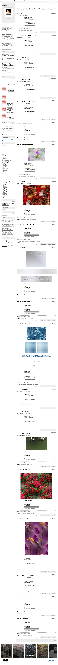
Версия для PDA (51, 660)
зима (31, 384)
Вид (47, 1)
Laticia (10, 222)
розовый (31, 591)
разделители (26, 6)
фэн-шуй (3, 155)
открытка (12, 38)
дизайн (5, 30)
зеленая (31, 464)
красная (32, 318)
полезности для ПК (5, 151)
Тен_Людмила (10, 233)
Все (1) (14, 213)
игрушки (4, 179)
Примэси (3, 231)
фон (8, 46)
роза (30, 635)
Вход (16, 0)
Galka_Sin (6, 221)
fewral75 (3, 224)
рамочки (4, 167)
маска (6, 35)
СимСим (9, 232)
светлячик (2, 5)
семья (3, 159)
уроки (12, 45)
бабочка (28, 117)
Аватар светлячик (8, 12)
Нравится (49, 53)
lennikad (9, 225)
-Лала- (3, 220)
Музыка (3, 157)
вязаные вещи (4, 215)
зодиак (3, 152)
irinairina (8, 224)
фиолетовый (35, 569)
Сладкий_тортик (4, 233)
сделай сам (4, 44)
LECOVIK (7, 222)
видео (11, 25)
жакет (10, 30)
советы (10, 44)
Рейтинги (21, 0)
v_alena (3, 226)
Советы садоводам (23, 8)
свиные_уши (11, 43)
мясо (3, 188)
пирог (10, 39)
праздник (3, 40)
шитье (6, 49)
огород (3, 38)
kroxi (3, 225)
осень (9, 38)
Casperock (12, 220)
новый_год (11, 37)
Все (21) (13, 123)
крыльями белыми (5, 133)
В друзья (9, 18)
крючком (4, 195)
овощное (4, 191)
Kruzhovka (3, 222)
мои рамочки (5, 36)
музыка (7, 37)
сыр (9, 45)
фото (13, 46)
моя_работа (4, 37)
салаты (4, 184)
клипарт (4, 164)
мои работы (4, 162)
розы (33, 513)
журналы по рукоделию (6, 160)
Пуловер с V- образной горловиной (8, 58)
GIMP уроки (4, 154)
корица (36, 241)
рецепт (4, 42)
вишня (3, 27)
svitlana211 (12, 225)
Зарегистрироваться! (5, 205)
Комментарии (43, 53)
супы (3, 190)
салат (7, 43)
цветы (7, 48)
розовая (28, 95)
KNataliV (9, 221)
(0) (10, 54)
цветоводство (4, 158)
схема (6, 45)
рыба (3, 43)
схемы (22, 30)
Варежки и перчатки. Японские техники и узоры (7, 62)
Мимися (10, 229)
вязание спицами (6, 29)
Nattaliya (3, 223)
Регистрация (12, 0)
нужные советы (4, 161)
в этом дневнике (5, 140)
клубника (28, 318)
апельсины (32, 241)
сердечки (25, 95)
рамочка (11, 40)
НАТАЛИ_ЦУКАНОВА (5, 230)
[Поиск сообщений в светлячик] (12, 139)
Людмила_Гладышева (5, 229)
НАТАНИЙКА (11, 230)
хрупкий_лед (10, 235)
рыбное (4, 189)
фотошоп (3, 170)
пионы (22, 139)
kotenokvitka (12, 224)
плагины (4, 172)
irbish (6, 224)
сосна (39, 241)
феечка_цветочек (5, 235)
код (4, 34)
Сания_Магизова (5, 232)
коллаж (7, 34)
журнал (12, 30)
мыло (3, 180)
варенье (4, 192)
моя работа (11, 36)
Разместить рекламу (51, 661)
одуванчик (6, 38)
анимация (4, 163)
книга (3, 34)
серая (28, 296)
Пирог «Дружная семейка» (6, 70)
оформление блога (5, 39)
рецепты (7, 42)
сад (5, 43)
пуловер (7, 40)
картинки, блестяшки (5, 181)
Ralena (10, 223)
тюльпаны (31, 569)
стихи (3, 45)
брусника (18, 242)
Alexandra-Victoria (7, 220)
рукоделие (37, 8)
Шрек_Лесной (10, 234)
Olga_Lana (6, 223)
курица (10, 34)
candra (12, 223)
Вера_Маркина (11, 226)
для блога (3, 145)
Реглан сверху (4, 67)
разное (3, 156)
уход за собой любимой (6, 168)
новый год (34, 219)
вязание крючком (6, 28)
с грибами (4, 187)
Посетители (9, 244)
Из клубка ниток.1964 (5, 54)
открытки (4, 165)
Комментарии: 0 (9, 130)
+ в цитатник (29, 15)
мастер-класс (10, 35)
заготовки (4, 31)
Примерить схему (27, 25)
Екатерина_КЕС (4, 227)
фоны (10, 46)
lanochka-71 (6, 225)
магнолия (28, 613)
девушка (12, 29)
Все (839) (13, 201)
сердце (22, 95)
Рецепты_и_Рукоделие (9, 231)
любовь (3, 35)
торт (10, 45)
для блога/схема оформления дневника (24, 28)
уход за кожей (4, 46)
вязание (10, 27)
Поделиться (53, 53)
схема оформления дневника (7, 146)
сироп (8, 44)
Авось (26, 0)
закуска (7, 31)
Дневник (53, 13)
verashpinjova (7, 226)
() (45, 53)
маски (4, 169)
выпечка (6, 27)
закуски (4, 185)
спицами (4, 194)
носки (3, 197)
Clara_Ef (3, 221)
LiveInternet (4, 1)
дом (8, 30)
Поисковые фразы (10, 245)
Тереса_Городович (5, 234)
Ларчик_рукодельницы (5, 228)
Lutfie (12, 222)
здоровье (11, 31)
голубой (28, 384)
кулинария (4, 182)
